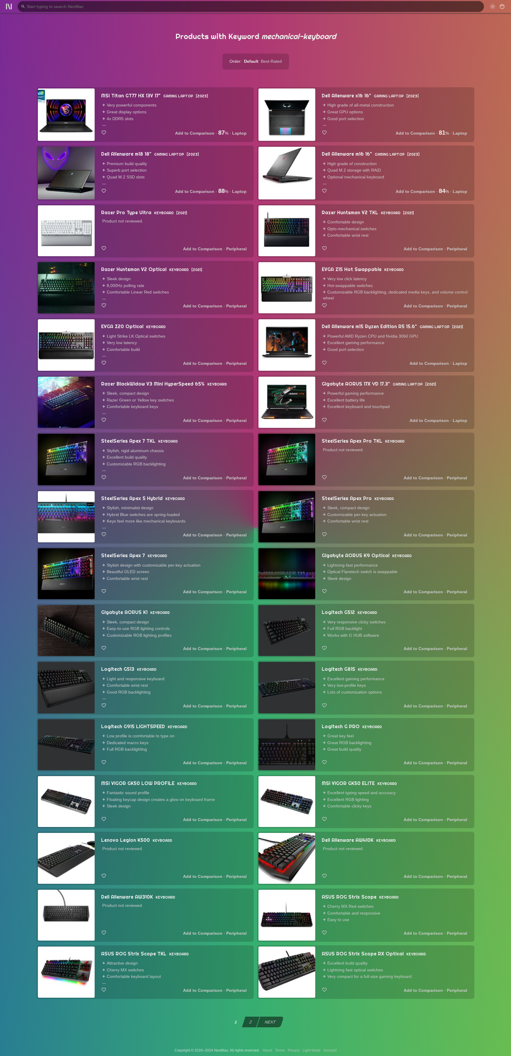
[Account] (502, 6)
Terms (280, 1050)
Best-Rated (271, 61)
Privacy (294, 1050)
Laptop (239, 133)
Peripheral (236, 248)
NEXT (270, 1022)
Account (330, 1050)
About (267, 1050)
